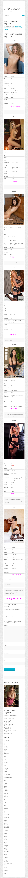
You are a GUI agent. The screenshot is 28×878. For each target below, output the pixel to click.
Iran (4, 798)
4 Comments (6, 606)
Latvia (5, 811)
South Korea (6, 851)
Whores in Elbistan (7, 726)
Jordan (5, 807)
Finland (5, 783)
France (5, 784)
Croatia (5, 771)
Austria (5, 750)
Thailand (5, 860)
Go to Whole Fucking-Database (14, 599)
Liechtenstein (6, 814)
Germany (5, 786)
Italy (4, 804)
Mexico (5, 820)
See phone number (16, 106)
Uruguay (5, 867)
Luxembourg (6, 817)
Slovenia (5, 848)
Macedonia (6, 818)
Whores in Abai (7, 721)
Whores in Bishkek (7, 727)
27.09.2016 (11, 605)
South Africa (6, 849)
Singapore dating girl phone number (11, 609)
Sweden (5, 855)
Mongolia (6, 824)
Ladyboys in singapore (8, 724)
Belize (5, 756)
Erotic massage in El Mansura (10, 730)
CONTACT (14, 409)
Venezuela (6, 870)
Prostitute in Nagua (8, 733)
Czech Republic (7, 774)
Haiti (4, 792)
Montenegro (6, 826)
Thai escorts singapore (8, 720)
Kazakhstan (6, 808)
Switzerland (6, 857)
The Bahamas (6, 861)
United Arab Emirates (8, 866)
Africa (5, 741)
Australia (5, 749)
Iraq (4, 799)
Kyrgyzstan (6, 810)
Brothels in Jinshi (7, 728)
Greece (5, 787)
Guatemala (6, 790)
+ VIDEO (14, 181)
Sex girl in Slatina (7, 723)
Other (5, 835)
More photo (12, 334)
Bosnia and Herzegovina (9, 758)
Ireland (5, 801)
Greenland (6, 789)
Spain (5, 852)
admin (6, 605)
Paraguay (5, 838)
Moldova (5, 821)
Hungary (5, 795)
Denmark (5, 775)
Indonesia (6, 796)
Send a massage (16, 575)
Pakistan (5, 836)
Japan (5, 805)
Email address (7, 653)
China (5, 767)
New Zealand (6, 829)
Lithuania (5, 815)
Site (4, 660)
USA (4, 869)
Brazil (5, 759)
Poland (5, 839)
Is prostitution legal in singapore (10, 715)
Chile (5, 765)
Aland (5, 743)
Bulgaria (5, 761)
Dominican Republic (8, 777)
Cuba (5, 773)
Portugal (5, 841)
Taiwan (5, 858)
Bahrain (5, 752)
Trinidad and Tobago (8, 863)
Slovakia (5, 847)
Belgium (5, 755)
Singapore (17, 605)
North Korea (6, 832)
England (5, 780)
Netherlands (6, 827)
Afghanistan (6, 740)
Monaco (5, 823)
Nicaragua (6, 830)
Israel (5, 802)
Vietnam (5, 872)
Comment (6, 625)
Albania (5, 744)
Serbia (5, 844)
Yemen (5, 873)
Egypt (5, 778)
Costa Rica (6, 770)
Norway (5, 833)
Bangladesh (6, 753)
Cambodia (6, 762)
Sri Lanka (5, 854)
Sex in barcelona (7, 731)
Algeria (5, 746)
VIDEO (12, 257)
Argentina (6, 747)
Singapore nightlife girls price (10, 717)
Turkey (5, 864)
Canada (5, 764)
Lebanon (5, 812)
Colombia (6, 768)
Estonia (5, 781)
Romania (5, 842)
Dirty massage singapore (9, 718)
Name (5, 645)
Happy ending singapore (13, 27)
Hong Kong (6, 793)
